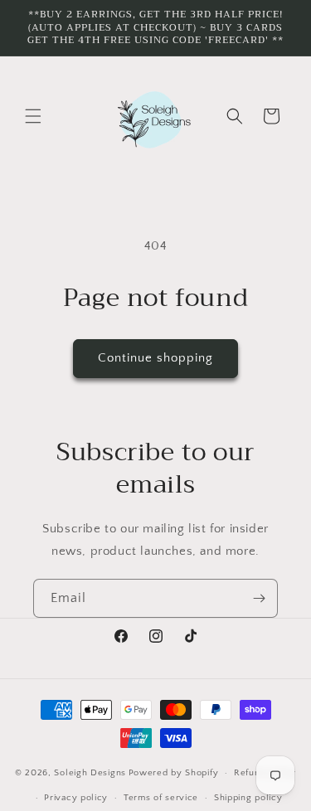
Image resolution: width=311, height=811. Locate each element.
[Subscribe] (259, 598)
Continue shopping (155, 358)
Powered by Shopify (174, 773)
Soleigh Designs (90, 773)
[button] (33, 116)
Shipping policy (248, 798)
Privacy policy (76, 798)
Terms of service (161, 798)
